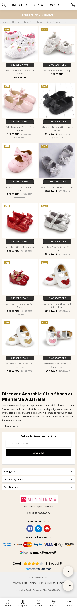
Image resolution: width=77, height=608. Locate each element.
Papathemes (57, 582)
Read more (11, 426)
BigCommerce (32, 582)
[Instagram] (38, 528)
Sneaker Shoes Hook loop (57, 70)
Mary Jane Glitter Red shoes (20, 247)
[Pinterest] (47, 528)
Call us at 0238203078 (38, 512)
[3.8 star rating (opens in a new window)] (33, 563)
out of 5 (54, 563)
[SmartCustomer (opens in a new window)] (38, 569)
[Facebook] (29, 528)
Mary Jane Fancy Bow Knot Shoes (57, 187)
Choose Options (19, 65)
